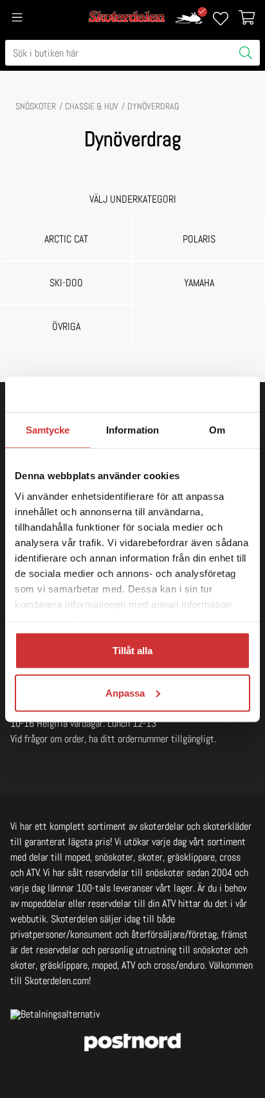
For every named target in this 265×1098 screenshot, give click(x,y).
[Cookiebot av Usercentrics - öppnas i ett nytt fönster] (194, 394)
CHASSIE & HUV (91, 106)
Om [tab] (217, 430)
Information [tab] (132, 430)
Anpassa (125, 692)
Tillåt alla (132, 650)
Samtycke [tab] (48, 430)
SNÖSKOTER (35, 106)
